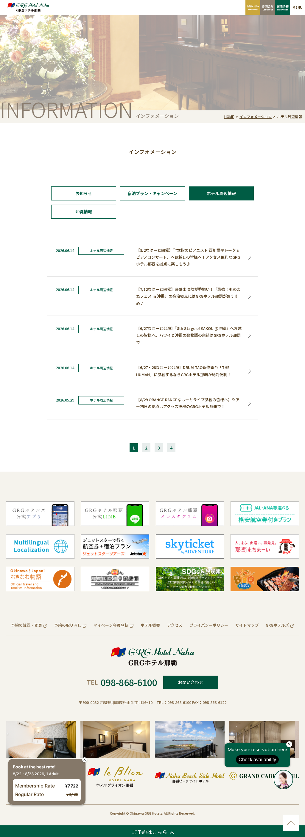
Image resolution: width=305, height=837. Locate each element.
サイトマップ (247, 625)
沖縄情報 (83, 211)
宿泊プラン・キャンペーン (152, 193)
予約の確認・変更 (26, 625)
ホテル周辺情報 (221, 193)
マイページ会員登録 (111, 625)
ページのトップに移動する (291, 823)
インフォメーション (255, 116)
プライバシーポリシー (208, 625)
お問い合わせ (190, 682)
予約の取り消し (67, 625)
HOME (229, 116)
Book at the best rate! (38, 751)
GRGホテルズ (277, 625)
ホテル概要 (150, 625)
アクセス (174, 625)
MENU (297, 7)
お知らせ (83, 193)
